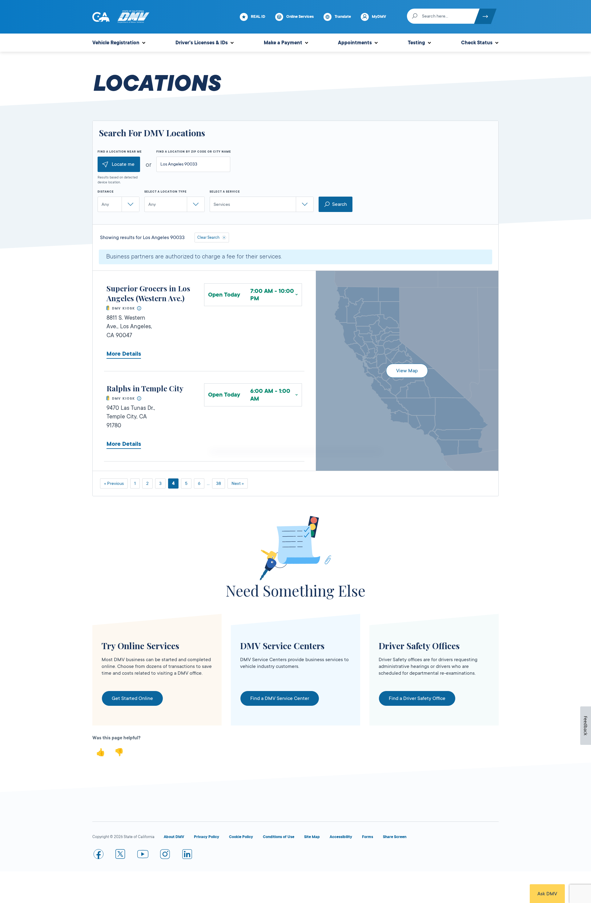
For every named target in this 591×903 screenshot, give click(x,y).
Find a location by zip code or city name (193, 151)
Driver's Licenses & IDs (201, 43)
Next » (237, 483)
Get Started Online (132, 698)
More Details (124, 354)
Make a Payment (283, 43)
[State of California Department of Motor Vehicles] (133, 17)
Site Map (312, 837)
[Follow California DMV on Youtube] (143, 855)
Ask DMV (547, 894)
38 (218, 483)
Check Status (476, 43)
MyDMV (379, 16)
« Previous (114, 483)
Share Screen (394, 837)
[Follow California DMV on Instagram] (165, 855)
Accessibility (341, 837)
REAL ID (258, 16)
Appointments (355, 43)
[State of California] (101, 16)
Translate (343, 16)
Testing (416, 43)
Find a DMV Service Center (279, 698)
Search (339, 204)
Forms (367, 837)
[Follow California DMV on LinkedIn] (187, 855)
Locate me (123, 164)
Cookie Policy (241, 837)
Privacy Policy (206, 837)
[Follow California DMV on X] (121, 855)
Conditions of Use (278, 837)
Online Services (300, 16)
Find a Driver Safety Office (417, 698)
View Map (407, 371)
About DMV (174, 837)
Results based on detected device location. (118, 180)
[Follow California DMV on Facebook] (98, 855)
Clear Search (208, 237)
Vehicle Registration (115, 43)
